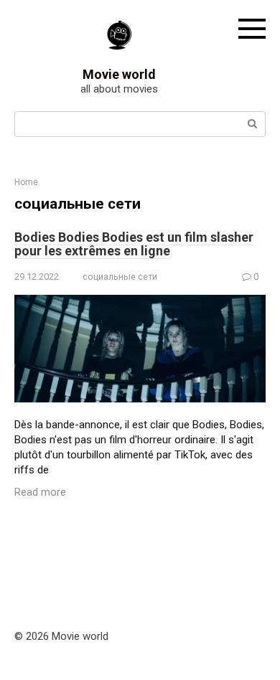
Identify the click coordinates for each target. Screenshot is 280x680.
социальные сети (120, 276)
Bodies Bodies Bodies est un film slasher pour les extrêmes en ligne (133, 244)
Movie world (119, 74)
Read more (40, 492)
